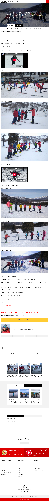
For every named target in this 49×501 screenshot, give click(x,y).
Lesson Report (3, 474)
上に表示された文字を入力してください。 (24, 439)
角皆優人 (11, 347)
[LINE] (11, 330)
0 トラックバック (33, 415)
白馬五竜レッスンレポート (11, 25)
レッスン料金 (3, 466)
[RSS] (27, 491)
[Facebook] (14, 330)
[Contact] (17, 330)
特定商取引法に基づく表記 (20, 496)
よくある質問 (3, 470)
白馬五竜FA (19, 472)
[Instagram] (13, 330)
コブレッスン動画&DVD (37, 468)
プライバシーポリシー (29, 496)
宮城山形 (19, 470)
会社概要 (36, 496)
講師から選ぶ (20, 476)
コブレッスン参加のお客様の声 (6, 472)
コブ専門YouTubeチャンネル (38, 470)
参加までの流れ (3, 468)
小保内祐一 (14, 326)
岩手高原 (19, 468)
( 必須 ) (12, 421)
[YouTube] (16, 330)
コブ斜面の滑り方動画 (37, 466)
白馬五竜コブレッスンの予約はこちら (24, 319)
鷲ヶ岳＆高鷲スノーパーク (22, 466)
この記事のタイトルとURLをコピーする (24, 340)
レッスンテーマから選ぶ (21, 474)
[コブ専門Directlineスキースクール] (4, 1)
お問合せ (13, 496)
